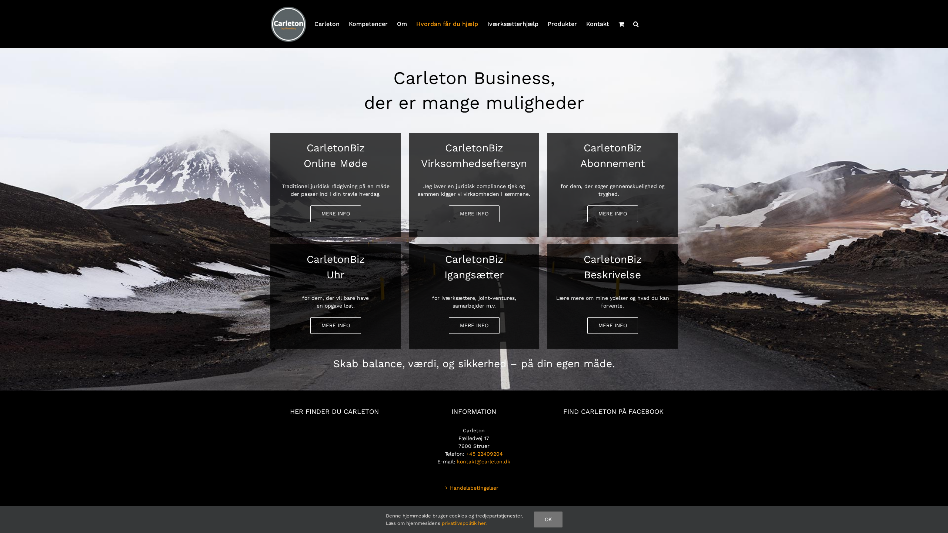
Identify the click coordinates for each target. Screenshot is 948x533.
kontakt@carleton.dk (483, 462)
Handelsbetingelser (474, 488)
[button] (636, 24)
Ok (548, 519)
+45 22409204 (484, 454)
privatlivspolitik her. (464, 523)
